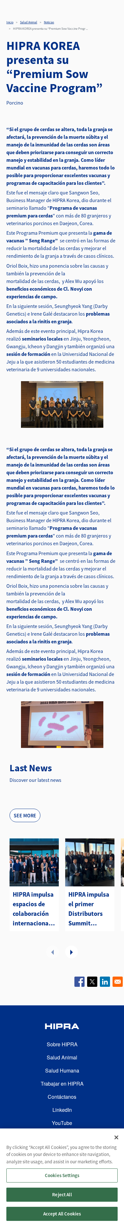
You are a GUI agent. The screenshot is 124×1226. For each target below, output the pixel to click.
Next (71, 952)
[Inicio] (62, 1027)
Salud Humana (62, 1070)
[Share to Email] (118, 982)
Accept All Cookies (62, 1214)
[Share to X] (92, 982)
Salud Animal (28, 22)
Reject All (62, 1194)
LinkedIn (62, 1109)
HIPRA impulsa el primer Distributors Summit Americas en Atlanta (88, 909)
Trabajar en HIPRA (62, 1083)
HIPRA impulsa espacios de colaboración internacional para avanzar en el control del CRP (33, 909)
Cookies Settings (62, 1175)
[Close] (116, 1137)
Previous (52, 952)
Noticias (49, 22)
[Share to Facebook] (79, 982)
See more (25, 815)
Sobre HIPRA (62, 1044)
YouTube (62, 1123)
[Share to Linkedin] (105, 982)
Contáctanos (62, 1096)
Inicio (9, 22)
